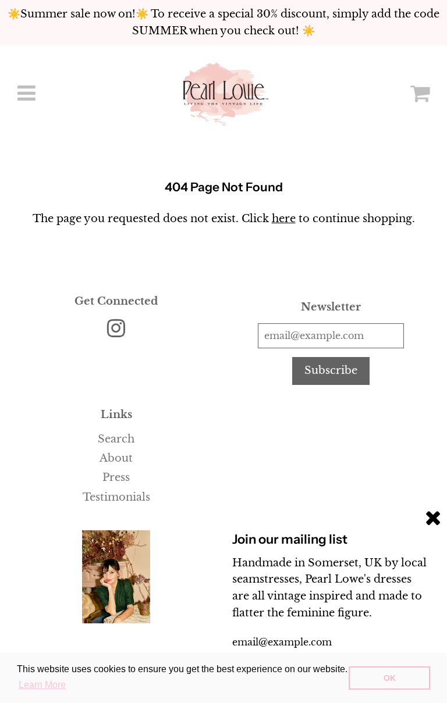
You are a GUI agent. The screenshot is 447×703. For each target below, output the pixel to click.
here (284, 218)
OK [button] (390, 678)
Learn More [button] (42, 685)
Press (116, 477)
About (116, 458)
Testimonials (116, 497)
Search (116, 439)
